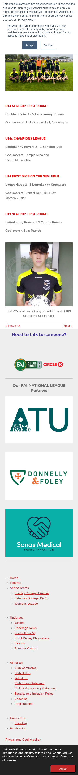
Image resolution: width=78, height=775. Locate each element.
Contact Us (17, 718)
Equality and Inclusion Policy (34, 693)
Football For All (25, 633)
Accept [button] (30, 45)
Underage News (26, 628)
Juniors (19, 622)
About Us (16, 662)
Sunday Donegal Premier (32, 593)
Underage (17, 617)
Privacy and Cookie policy (23, 739)
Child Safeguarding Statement (35, 688)
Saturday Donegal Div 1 (31, 598)
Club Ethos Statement (29, 683)
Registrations (23, 703)
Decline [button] (48, 45)
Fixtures (15, 582)
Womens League (26, 603)
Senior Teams (19, 588)
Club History (23, 673)
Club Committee (26, 668)
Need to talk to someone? (39, 334)
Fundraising (18, 728)
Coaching (21, 698)
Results (20, 643)
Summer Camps (26, 648)
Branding (21, 723)
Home (14, 577)
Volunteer (21, 678)
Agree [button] (63, 768)
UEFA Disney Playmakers (32, 638)
